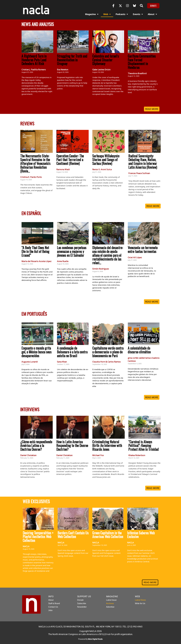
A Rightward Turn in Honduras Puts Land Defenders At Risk (34, 59)
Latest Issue (111, 600)
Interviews (29, 409)
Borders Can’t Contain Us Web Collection (73, 534)
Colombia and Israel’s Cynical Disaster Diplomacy (105, 59)
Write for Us (140, 603)
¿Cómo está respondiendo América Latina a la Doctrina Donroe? (36, 445)
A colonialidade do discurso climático (139, 349)
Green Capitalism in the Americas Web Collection (107, 534)
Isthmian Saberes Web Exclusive (141, 534)
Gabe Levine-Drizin (101, 69)
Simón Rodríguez (100, 268)
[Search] (141, 5)
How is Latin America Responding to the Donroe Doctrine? (72, 445)
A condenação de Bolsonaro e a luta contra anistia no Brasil (72, 351)
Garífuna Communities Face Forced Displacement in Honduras (142, 61)
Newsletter (82, 607)
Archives (110, 603)
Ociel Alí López (135, 257)
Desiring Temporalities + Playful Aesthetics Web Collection (38, 536)
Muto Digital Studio (95, 639)
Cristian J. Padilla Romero (34, 69)
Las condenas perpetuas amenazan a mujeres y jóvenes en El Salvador (71, 251)
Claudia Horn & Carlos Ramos (106, 361)
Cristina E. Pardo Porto (31, 177)
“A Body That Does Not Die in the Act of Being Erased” (35, 251)
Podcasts (120, 14)
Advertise (110, 607)
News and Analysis (38, 24)
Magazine (90, 14)
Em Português (34, 313)
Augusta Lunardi (30, 361)
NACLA (26, 546)
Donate (80, 600)
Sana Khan (62, 361)
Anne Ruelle (62, 261)
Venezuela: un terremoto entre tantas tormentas (143, 249)
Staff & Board (54, 603)
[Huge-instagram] (127, 5)
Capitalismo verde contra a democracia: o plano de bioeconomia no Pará (107, 351)
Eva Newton (62, 69)
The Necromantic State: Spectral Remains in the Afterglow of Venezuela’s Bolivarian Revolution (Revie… (35, 163)
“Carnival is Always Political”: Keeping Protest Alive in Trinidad (143, 445)
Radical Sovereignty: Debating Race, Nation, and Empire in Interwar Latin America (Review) (142, 161)
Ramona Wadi (63, 169)
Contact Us (53, 607)
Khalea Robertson (136, 455)
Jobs (50, 610)
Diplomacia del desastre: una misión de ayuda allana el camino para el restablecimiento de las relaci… (107, 255)
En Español (31, 213)
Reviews (27, 123)
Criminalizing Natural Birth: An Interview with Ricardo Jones (107, 445)
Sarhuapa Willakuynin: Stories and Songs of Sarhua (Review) (106, 159)
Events (136, 14)
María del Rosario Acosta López (36, 261)
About (151, 14)
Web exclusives (36, 501)
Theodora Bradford (137, 73)
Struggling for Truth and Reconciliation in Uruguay (72, 59)
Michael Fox (98, 455)
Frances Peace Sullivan (139, 173)
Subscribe (81, 603)
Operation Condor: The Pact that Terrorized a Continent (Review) (70, 159)
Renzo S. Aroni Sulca (102, 169)
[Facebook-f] (113, 5)
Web (105, 14)
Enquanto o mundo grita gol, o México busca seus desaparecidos (37, 351)
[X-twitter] (120, 5)
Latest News (140, 600)
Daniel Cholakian (28, 455)
